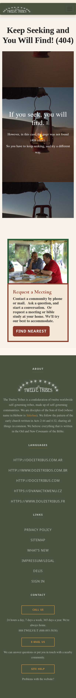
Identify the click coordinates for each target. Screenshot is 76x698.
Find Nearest (31, 331)
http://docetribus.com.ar (37, 460)
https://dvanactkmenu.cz (38, 491)
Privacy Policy (38, 529)
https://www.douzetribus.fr (38, 501)
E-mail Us (38, 642)
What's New (38, 550)
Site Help (38, 669)
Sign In (38, 581)
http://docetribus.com (38, 480)
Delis (38, 571)
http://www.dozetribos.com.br (38, 470)
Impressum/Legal (38, 560)
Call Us (38, 609)
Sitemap (38, 540)
